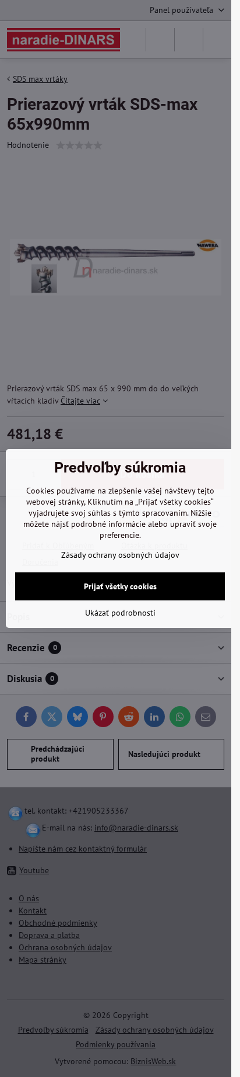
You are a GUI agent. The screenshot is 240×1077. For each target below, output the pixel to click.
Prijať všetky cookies (120, 586)
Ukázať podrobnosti (120, 612)
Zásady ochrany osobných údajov (120, 555)
